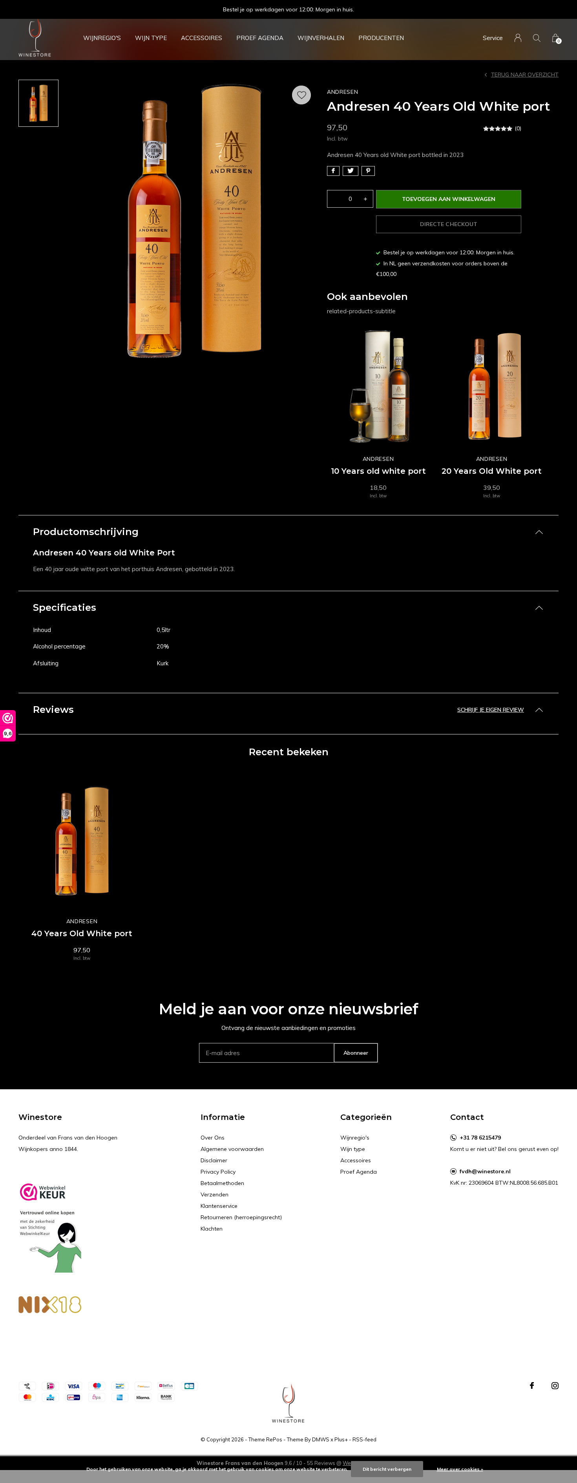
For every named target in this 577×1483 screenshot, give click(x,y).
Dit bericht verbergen (387, 1469)
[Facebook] (532, 1386)
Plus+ (341, 1439)
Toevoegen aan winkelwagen (449, 199)
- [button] (335, 199)
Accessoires (201, 38)
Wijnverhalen (321, 38)
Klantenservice (219, 1205)
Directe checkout (448, 224)
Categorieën (366, 1117)
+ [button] (365, 199)
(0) (518, 128)
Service (493, 38)
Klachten (212, 1228)
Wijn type (151, 38)
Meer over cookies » (460, 1469)
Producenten (381, 38)
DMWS (320, 1439)
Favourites (301, 95)
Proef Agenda (259, 38)
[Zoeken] (536, 38)
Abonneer (355, 1052)
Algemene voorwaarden (232, 1148)
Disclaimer (214, 1160)
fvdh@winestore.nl (485, 1171)
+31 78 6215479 (480, 1137)
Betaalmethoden (222, 1183)
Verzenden (214, 1194)
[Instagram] (555, 1386)
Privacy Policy (218, 1171)
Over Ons (213, 1137)
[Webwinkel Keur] (49, 1225)
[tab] (288, 532)
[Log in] (518, 38)
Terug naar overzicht (525, 74)
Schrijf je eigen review (490, 709)
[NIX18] (49, 1306)
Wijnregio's (102, 38)
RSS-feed (364, 1439)
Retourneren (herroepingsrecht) (241, 1217)
